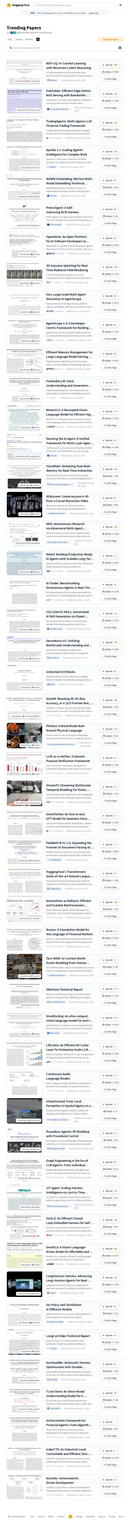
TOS (32, 1516)
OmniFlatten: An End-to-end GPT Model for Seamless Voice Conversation (66, 816)
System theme (18, 1516)
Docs (121, 1516)
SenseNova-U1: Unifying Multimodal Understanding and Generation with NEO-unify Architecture (67, 643)
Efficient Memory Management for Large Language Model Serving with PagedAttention (69, 354)
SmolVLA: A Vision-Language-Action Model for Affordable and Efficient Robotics (67, 1249)
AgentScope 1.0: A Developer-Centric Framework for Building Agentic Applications (67, 325)
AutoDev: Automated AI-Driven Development (62, 1480)
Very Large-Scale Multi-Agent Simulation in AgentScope (66, 296)
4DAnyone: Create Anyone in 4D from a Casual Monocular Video (67, 498)
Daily (10, 39)
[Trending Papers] (37, 39)
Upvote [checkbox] (111, 64)
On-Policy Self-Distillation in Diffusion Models (63, 1307)
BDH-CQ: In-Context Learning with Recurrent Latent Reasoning (68, 65)
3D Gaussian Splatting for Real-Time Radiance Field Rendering (67, 268)
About (51, 1516)
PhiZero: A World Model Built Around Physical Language (65, 728)
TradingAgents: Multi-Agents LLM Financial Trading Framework (69, 123)
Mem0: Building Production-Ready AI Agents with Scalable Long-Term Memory (69, 556)
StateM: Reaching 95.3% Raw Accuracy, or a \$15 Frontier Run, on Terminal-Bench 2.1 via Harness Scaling (70, 701)
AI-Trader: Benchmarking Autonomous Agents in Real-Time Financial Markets (68, 585)
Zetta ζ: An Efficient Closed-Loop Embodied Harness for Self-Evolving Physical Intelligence (68, 1220)
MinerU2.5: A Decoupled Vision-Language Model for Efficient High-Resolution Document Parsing (70, 412)
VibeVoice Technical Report (64, 989)
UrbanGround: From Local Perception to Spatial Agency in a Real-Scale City (68, 1103)
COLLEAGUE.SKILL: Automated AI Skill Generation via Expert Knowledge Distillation (67, 614)
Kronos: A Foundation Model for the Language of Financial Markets (69, 932)
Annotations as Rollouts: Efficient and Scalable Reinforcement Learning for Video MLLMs (68, 903)
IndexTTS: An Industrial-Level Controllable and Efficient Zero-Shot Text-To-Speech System (67, 1451)
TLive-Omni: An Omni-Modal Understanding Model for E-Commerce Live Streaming (65, 1393)
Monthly (29, 39)
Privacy (41, 1516)
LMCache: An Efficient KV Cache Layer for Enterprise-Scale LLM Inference (67, 1047)
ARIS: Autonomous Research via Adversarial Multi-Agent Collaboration (65, 526)
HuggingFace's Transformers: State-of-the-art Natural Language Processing (69, 874)
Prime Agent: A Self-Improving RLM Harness (62, 210)
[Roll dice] (120, 48)
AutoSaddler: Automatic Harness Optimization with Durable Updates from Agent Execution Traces (68, 1365)
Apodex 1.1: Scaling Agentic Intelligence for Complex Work (66, 152)
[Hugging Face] (70, 1516)
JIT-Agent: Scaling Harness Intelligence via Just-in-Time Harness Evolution (65, 1190)
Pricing (112, 1516)
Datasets (90, 1516)
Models (79, 1516)
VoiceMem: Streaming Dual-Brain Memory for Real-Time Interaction (69, 468)
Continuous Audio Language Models (58, 1076)
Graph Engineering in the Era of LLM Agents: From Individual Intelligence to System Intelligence (69, 1163)
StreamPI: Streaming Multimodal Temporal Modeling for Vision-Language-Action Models (68, 787)
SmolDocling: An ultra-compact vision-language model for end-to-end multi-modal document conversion (69, 1018)
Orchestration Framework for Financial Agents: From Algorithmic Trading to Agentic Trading (70, 1422)
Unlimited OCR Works (60, 672)
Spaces (101, 1516)
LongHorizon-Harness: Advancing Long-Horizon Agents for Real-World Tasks (69, 1278)
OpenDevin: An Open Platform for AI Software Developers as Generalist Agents (66, 239)
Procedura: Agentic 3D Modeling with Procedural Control (67, 1134)
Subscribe (94, 13)
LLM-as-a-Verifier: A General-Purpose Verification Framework (68, 758)
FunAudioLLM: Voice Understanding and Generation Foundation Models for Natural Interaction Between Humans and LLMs (69, 383)
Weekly (19, 39)
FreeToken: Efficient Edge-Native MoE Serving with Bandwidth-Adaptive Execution (68, 93)
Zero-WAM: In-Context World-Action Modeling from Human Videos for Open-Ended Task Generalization (66, 960)
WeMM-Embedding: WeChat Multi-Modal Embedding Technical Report (69, 181)
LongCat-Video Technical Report (68, 1336)
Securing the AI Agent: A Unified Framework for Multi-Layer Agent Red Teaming (68, 441)
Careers (61, 1516)
